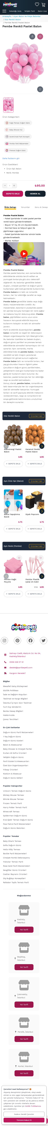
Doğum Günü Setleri (13, 778)
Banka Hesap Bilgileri (13, 711)
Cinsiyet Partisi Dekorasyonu (16, 858)
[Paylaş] (32, 36)
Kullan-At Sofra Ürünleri (14, 753)
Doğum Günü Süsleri (13, 740)
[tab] (10, 207)
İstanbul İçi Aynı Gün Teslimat (17, 703)
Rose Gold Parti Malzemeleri (16, 866)
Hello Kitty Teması (11, 849)
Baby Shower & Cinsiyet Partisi (17, 749)
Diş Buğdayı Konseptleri (14, 878)
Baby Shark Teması (12, 841)
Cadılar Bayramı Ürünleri (15, 874)
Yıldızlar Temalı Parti (13, 862)
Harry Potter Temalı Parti (15, 807)
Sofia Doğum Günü (12, 845)
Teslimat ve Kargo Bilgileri (15, 698)
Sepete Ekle (13, 193)
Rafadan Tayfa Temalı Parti (16, 882)
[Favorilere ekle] (40, 36)
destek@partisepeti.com (20, 667)
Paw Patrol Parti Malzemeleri (17, 824)
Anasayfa (6, 16)
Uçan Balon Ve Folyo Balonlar (27, 16)
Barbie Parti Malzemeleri (15, 853)
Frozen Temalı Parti (12, 803)
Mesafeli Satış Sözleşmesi (15, 686)
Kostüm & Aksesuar (12, 774)
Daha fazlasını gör (11, 158)
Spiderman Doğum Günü (15, 815)
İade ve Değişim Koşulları (15, 694)
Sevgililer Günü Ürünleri (14, 870)
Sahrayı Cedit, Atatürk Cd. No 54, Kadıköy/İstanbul (25, 655)
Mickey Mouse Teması (13, 795)
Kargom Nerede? (17, 673)
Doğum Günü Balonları (14, 828)
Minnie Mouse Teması (13, 799)
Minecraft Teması (11, 811)
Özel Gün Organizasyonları (15, 765)
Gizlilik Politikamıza (33, 1106)
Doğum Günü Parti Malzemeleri (18, 732)
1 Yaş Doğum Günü (12, 736)
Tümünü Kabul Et (24, 1120)
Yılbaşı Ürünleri (10, 769)
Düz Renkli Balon (13, 19)
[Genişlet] (40, 89)
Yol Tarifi (24, 929)
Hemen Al (35, 193)
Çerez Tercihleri (10, 719)
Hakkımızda (9, 715)
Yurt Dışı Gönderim (12, 707)
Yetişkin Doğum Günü (13, 757)
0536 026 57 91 (16, 662)
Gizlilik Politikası (10, 690)
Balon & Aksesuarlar (12, 745)
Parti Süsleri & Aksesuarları (16, 761)
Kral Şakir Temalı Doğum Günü (18, 820)
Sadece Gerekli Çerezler (24, 1114)
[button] (36, 416)
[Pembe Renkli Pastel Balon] (8, 105)
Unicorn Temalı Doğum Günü (17, 791)
